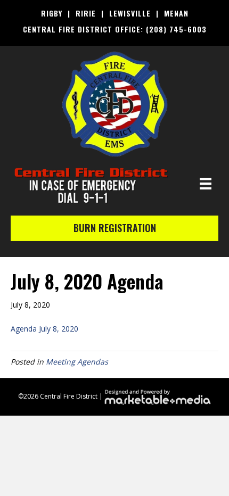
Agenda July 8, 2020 (44, 329)
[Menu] (205, 183)
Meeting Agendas (77, 362)
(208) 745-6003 (176, 29)
